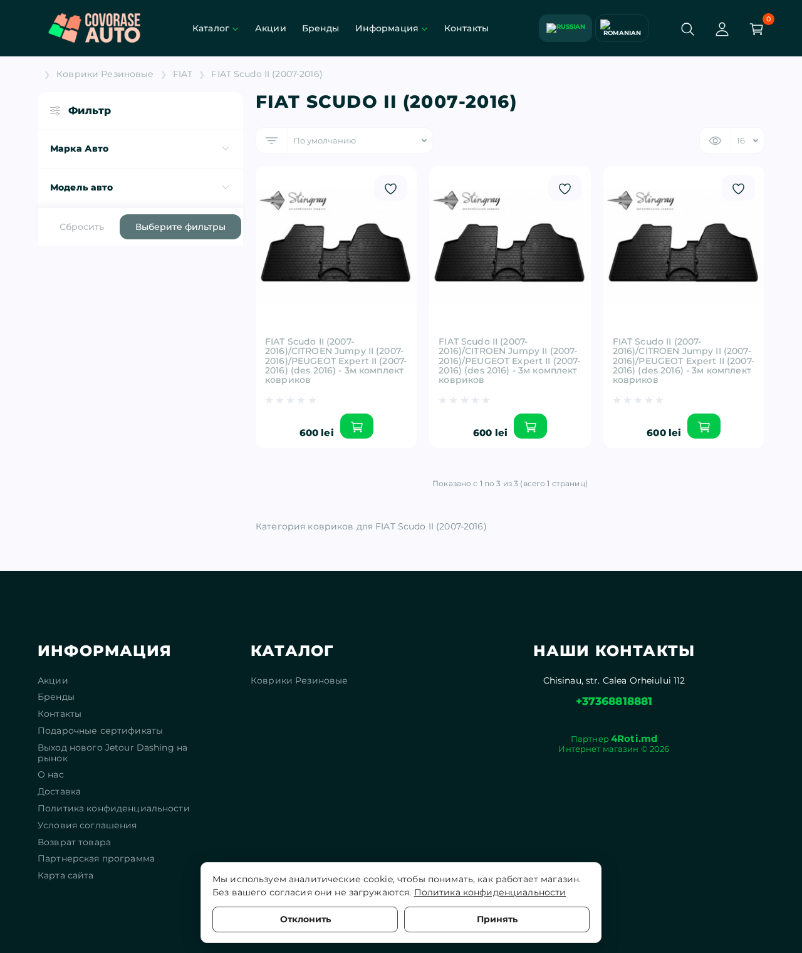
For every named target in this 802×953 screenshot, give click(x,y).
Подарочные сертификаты (100, 731)
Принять (497, 919)
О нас (51, 774)
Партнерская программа (96, 858)
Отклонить (305, 919)
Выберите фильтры (180, 226)
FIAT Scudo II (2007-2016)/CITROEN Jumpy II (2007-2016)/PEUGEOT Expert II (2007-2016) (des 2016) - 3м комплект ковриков (336, 361)
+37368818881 (614, 701)
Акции (270, 28)
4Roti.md (634, 738)
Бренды (321, 28)
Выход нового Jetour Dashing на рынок (112, 753)
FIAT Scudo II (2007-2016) (267, 74)
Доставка (59, 791)
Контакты (466, 28)
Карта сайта (66, 875)
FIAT (183, 74)
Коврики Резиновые (105, 74)
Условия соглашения (87, 825)
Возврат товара (74, 842)
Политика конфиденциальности (114, 808)
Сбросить (82, 226)
